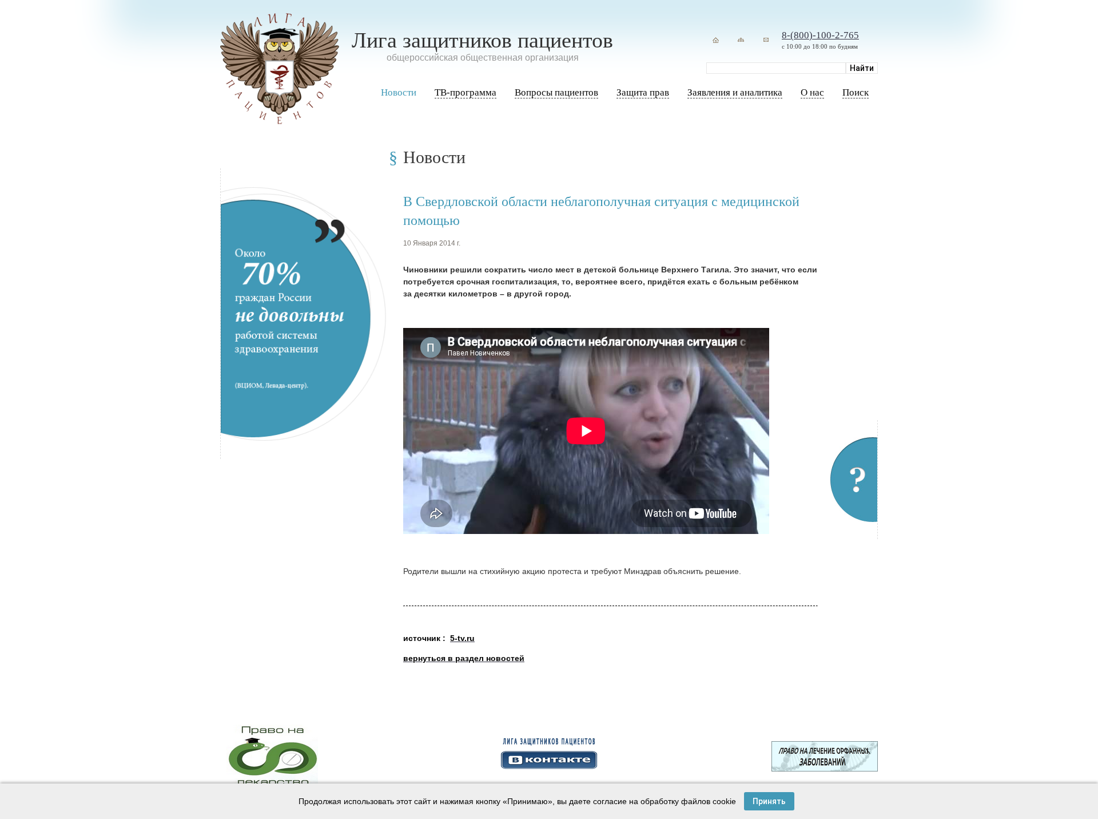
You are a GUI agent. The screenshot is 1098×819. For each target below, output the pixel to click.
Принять (769, 801)
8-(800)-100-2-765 (820, 35)
